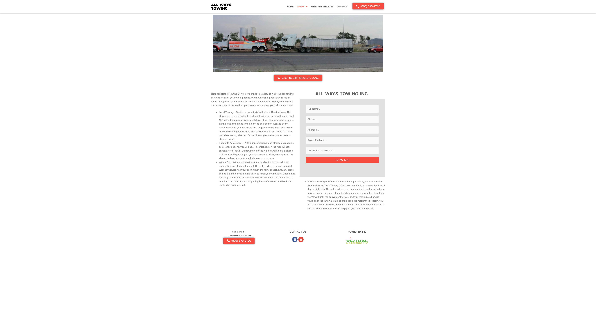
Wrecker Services (322, 6)
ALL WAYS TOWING (221, 7)
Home (290, 6)
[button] (302, 6)
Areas (301, 6)
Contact (342, 6)
